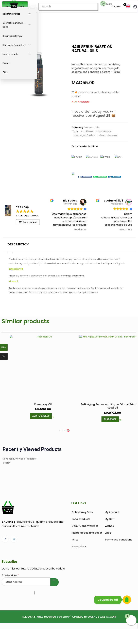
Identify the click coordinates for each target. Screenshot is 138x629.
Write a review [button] (28, 222)
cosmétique (103, 131)
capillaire (87, 131)
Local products (10, 54)
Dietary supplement (12, 36)
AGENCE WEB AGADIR (102, 617)
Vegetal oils (91, 127)
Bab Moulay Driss (11, 13)
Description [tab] (18, 244)
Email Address (10, 575)
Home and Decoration (14, 45)
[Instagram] (14, 539)
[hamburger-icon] (32, 6)
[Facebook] (5, 539)
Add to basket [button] (40, 415)
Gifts (5, 72)
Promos (6, 63)
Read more (110, 419)
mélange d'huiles (84, 135)
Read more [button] (80, 229)
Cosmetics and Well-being (14, 24)
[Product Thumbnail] (62, 49)
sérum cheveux (107, 135)
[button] (85, 177)
